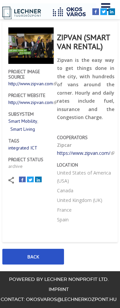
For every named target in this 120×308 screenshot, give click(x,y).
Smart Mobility (22, 121)
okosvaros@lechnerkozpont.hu (71, 299)
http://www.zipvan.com (30, 84)
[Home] (71, 10)
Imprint (59, 289)
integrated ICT (22, 148)
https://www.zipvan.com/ (83, 153)
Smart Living (22, 129)
